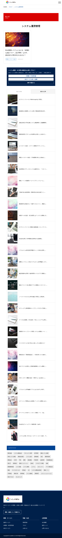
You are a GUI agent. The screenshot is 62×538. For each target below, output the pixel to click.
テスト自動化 (29, 473)
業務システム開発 (44, 453)
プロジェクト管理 (28, 453)
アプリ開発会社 (49, 466)
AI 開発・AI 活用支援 (31, 76)
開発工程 (16, 473)
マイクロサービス (16, 470)
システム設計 (29, 456)
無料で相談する (31, 82)
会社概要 (44, 522)
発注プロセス (11, 476)
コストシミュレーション (46, 473)
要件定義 (10, 453)
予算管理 (36, 460)
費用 (24, 460)
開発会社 (10, 460)
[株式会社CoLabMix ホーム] (12, 499)
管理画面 (22, 473)
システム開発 (26, 466)
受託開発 (30, 460)
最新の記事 (43, 91)
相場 (47, 463)
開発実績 (25, 522)
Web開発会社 (49, 460)
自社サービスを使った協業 (31, 79)
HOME (5, 7)
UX (28, 470)
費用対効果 (47, 456)
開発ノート (46, 470)
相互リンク (45, 525)
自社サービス (6, 528)
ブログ (24, 525)
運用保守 (37, 473)
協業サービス (6, 522)
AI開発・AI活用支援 (8, 525)
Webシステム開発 (12, 456)
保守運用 (36, 453)
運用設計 (15, 463)
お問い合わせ (45, 528)
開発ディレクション (23, 463)
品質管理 (42, 460)
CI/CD (15, 460)
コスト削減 (18, 466)
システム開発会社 (18, 453)
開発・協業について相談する (12, 512)
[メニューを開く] (59, 2)
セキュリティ (41, 466)
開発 (9, 470)
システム (33, 466)
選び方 (9, 463)
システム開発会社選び (36, 470)
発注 (42, 456)
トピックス (19, 91)
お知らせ (25, 528)
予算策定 (10, 473)
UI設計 (31, 463)
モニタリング (19, 476)
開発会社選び (21, 456)
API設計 (24, 470)
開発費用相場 (11, 466)
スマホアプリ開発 (40, 463)
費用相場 (36, 456)
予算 (20, 460)
